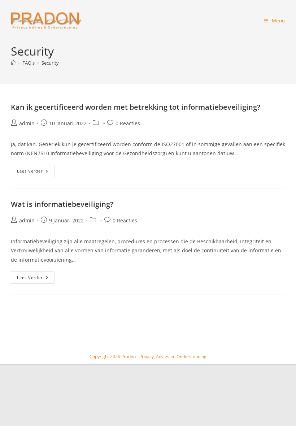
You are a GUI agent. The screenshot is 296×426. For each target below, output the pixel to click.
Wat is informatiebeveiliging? (62, 204)
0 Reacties (128, 123)
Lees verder (36, 172)
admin (27, 123)
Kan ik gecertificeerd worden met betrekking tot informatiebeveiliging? (135, 107)
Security (50, 63)
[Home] (13, 63)
